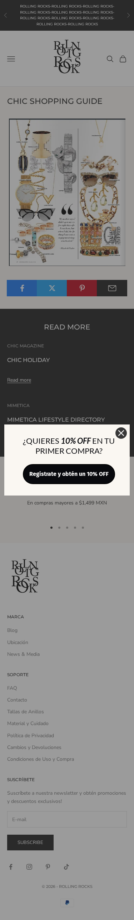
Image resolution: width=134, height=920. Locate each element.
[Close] (121, 433)
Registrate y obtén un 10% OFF (69, 474)
